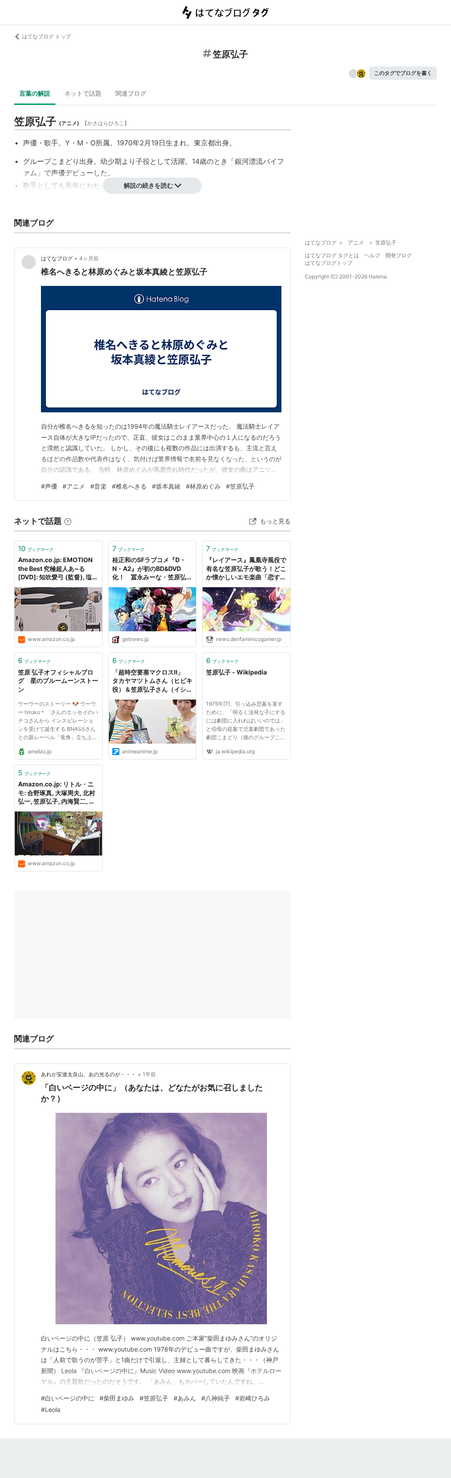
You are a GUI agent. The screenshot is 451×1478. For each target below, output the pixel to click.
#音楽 (98, 486)
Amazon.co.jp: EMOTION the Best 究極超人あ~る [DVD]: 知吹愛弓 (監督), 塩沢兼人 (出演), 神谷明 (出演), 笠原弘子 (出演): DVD (58, 569)
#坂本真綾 (166, 486)
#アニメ (74, 486)
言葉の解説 (34, 93)
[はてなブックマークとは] (67, 521)
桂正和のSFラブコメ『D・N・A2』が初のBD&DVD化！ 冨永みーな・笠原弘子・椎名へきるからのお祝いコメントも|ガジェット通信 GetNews (152, 569)
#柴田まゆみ (117, 1398)
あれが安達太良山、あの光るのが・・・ (88, 1074)
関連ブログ (130, 93)
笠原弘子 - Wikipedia (236, 672)
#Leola (50, 1409)
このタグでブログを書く (403, 73)
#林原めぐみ (203, 486)
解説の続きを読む (148, 185)
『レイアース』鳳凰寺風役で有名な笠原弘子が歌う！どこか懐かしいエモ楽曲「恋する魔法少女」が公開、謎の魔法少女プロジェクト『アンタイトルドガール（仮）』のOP (246, 569)
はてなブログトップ (328, 262)
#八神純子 (215, 1398)
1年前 (149, 1074)
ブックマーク (36, 548)
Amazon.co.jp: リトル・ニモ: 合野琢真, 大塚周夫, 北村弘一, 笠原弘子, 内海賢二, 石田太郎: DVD (56, 793)
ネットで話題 (82, 93)
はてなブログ (57, 258)
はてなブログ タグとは (332, 255)
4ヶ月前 (89, 258)
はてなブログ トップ (46, 36)
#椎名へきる (129, 486)
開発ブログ (398, 255)
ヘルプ (372, 255)
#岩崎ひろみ (252, 1398)
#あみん (185, 1398)
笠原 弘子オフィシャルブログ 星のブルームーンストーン (58, 680)
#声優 (49, 486)
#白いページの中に (67, 1398)
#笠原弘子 (240, 486)
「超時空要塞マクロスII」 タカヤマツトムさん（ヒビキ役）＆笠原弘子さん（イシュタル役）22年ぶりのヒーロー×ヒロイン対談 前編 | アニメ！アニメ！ (152, 681)
